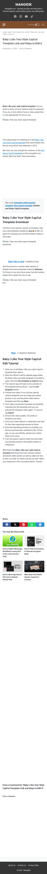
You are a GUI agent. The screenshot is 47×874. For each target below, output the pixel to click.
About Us (11, 865)
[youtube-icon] (26, 16)
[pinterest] (23, 524)
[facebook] (7, 524)
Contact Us (22, 865)
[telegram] (40, 524)
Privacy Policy (33, 865)
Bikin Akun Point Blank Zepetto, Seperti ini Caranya (33, 577)
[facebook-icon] (15, 16)
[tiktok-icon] (32, 16)
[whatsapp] (32, 524)
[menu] (5, 25)
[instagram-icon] (20, 16)
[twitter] (15, 524)
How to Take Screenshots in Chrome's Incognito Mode (34, 551)
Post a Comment (25, 48)
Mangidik (23, 5)
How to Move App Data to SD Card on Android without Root (12, 577)
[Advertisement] (23, 77)
